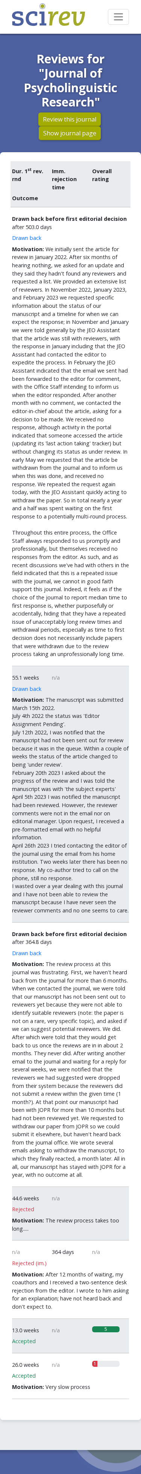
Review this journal (69, 119)
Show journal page (69, 133)
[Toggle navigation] (118, 17)
